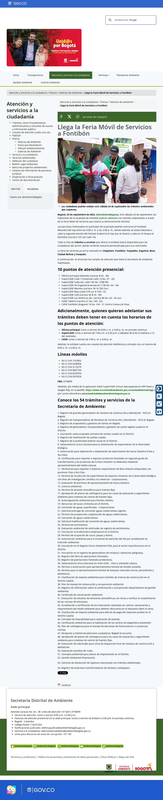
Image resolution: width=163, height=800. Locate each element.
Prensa (53, 92)
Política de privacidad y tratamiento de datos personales (68, 757)
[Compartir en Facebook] (61, 117)
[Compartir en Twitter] (69, 117)
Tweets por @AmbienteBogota (26, 197)
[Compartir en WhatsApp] (77, 117)
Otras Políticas (108, 757)
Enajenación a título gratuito (27, 176)
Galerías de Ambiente (29, 151)
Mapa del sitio (126, 757)
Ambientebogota (70, 746)
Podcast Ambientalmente (31, 148)
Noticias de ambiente (70, 92)
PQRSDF (16, 135)
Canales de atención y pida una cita (31, 132)
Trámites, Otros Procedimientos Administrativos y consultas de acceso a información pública (32, 126)
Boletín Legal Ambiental (25, 164)
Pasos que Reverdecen (30, 145)
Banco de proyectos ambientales (29, 167)
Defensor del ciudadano (25, 160)
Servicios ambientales (23, 157)
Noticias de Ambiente (29, 141)
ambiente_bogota (46, 746)
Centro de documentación (26, 180)
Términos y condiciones (23, 757)
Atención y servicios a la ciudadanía (28, 92)
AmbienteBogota (23, 746)
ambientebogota (114, 746)
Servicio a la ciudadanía (25, 154)
